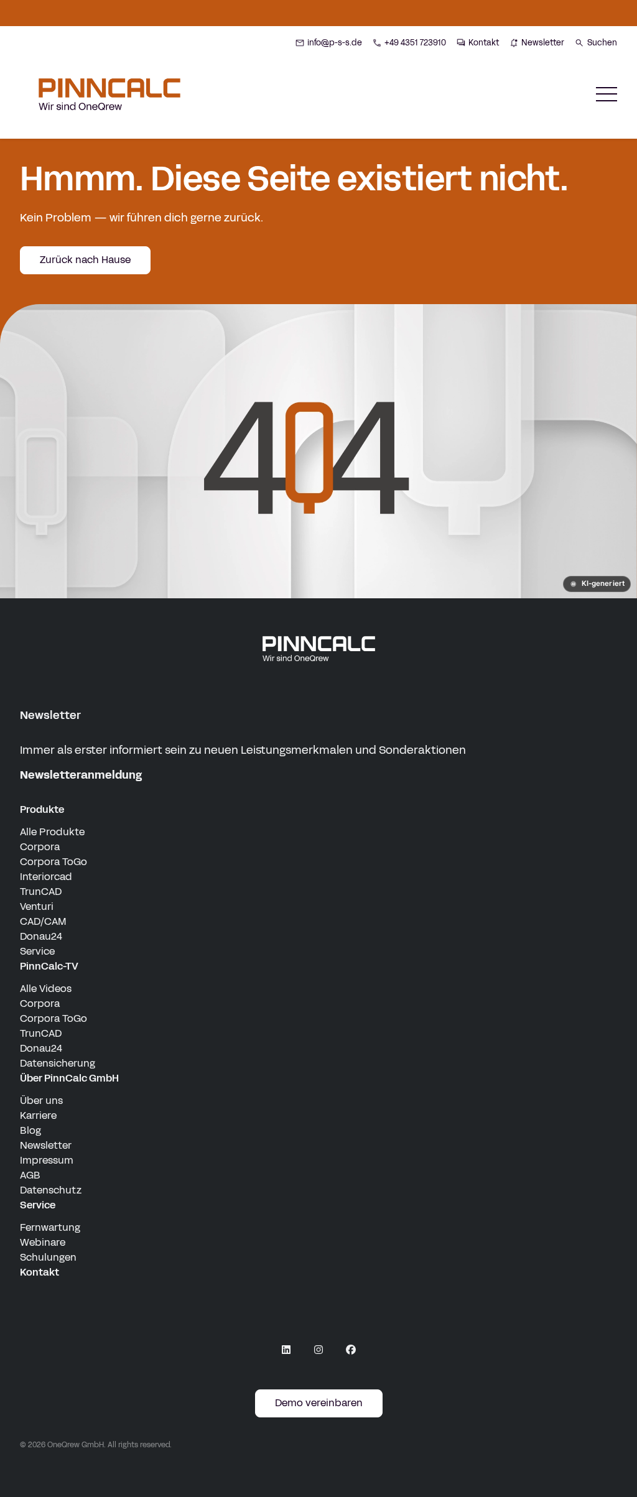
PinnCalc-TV (49, 966)
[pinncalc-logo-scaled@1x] (318, 648)
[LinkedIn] (286, 1350)
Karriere (38, 1115)
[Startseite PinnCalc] (109, 94)
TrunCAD (41, 891)
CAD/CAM (43, 921)
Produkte (42, 809)
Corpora (40, 847)
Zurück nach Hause (85, 260)
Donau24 (41, 936)
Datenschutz (50, 1190)
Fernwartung (50, 1227)
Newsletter (46, 1145)
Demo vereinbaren (319, 1403)
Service (37, 951)
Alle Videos (46, 988)
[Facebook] (351, 1350)
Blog (30, 1130)
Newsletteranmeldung (81, 775)
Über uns (41, 1100)
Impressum (46, 1160)
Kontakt (39, 1272)
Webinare (42, 1242)
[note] (597, 584)
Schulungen (48, 1257)
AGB (30, 1175)
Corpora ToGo (53, 862)
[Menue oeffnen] (606, 94)
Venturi (36, 906)
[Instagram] (318, 1350)
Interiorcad (46, 876)
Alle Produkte (52, 832)
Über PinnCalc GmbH (69, 1078)
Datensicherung (57, 1063)
